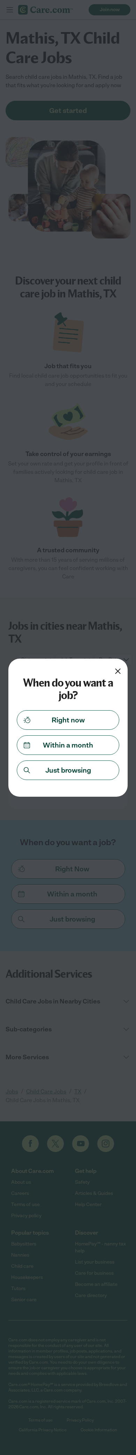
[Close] (117, 671)
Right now (68, 720)
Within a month (68, 745)
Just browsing (68, 770)
